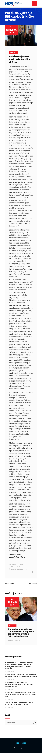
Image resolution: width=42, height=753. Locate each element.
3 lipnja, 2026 (9, 707)
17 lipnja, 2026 (9, 679)
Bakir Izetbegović (19, 569)
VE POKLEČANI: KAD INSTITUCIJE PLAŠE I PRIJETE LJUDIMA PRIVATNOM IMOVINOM (21, 676)
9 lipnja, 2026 (9, 689)
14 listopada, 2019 (12, 602)
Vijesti (13, 52)
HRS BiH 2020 (21, 743)
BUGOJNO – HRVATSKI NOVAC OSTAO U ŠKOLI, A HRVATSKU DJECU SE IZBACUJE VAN (20, 695)
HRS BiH (19, 564)
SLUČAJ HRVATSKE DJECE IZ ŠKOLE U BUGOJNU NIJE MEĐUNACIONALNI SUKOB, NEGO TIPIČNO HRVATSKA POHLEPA (19, 666)
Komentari (15, 567)
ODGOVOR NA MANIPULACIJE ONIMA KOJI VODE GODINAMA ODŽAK (19, 704)
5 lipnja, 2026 (9, 699)
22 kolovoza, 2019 (11, 30)
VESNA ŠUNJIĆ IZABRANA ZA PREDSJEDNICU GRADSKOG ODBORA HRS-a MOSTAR (19, 685)
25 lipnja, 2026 (9, 671)
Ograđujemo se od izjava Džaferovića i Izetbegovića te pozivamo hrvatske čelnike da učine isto (21, 633)
